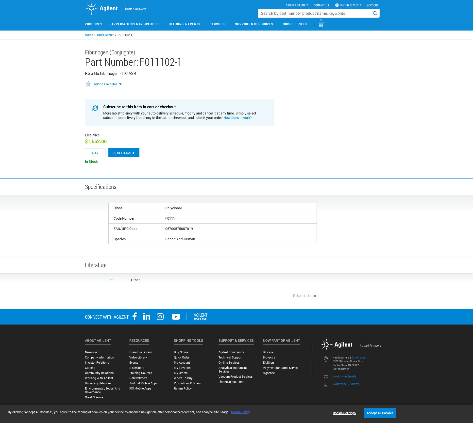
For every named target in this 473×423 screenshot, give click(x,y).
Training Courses (140, 373)
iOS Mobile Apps (140, 388)
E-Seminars (136, 368)
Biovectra (269, 357)
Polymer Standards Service (280, 368)
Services (218, 24)
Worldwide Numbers (346, 384)
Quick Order (181, 357)
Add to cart (124, 152)
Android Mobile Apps (143, 383)
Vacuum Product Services (236, 376)
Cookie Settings (344, 413)
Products (93, 24)
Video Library (138, 357)
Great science (94, 397)
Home (89, 35)
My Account (182, 362)
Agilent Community (231, 352)
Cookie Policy (240, 412)
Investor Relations (97, 362)
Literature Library (140, 352)
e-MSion (268, 362)
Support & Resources (254, 24)
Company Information (99, 357)
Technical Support (230, 357)
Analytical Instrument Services (233, 369)
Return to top (303, 295)
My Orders (180, 373)
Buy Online (181, 352)
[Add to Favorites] (88, 84)
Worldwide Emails (344, 376)
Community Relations (99, 373)
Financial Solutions (231, 382)
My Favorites (182, 368)
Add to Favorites (106, 83)
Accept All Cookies (380, 413)
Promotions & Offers (187, 383)
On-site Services (229, 362)
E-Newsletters (138, 378)
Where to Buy (183, 378)
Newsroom (92, 352)
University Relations (98, 383)
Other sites (359, 357)
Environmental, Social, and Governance (102, 390)
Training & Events (184, 24)
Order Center (295, 24)
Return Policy (183, 388)
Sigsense (269, 373)
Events (133, 362)
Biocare (268, 352)
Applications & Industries (135, 24)
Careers (90, 368)
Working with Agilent (99, 378)
